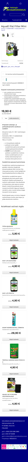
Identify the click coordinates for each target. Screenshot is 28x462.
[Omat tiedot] (7, 3)
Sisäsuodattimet (19, 28)
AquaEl (3, 30)
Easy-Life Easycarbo (9, 260)
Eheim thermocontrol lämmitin (13, 327)
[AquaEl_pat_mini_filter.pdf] (2, 66)
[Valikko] (26, 20)
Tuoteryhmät (17, 20)
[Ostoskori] (20, 3)
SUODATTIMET (10, 28)
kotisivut (20, 60)
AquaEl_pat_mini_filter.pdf (11, 66)
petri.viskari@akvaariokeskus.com (14, 436)
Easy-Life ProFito (8, 293)
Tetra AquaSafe (7, 226)
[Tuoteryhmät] (4, 14)
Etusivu (5, 20)
